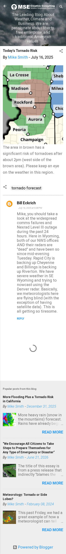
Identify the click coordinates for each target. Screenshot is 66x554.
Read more (52, 432)
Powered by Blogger (35, 547)
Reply (20, 318)
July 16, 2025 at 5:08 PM (30, 208)
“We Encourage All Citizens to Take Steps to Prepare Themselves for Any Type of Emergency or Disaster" (29, 448)
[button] (61, 51)
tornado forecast (26, 188)
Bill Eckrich (26, 203)
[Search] (61, 7)
